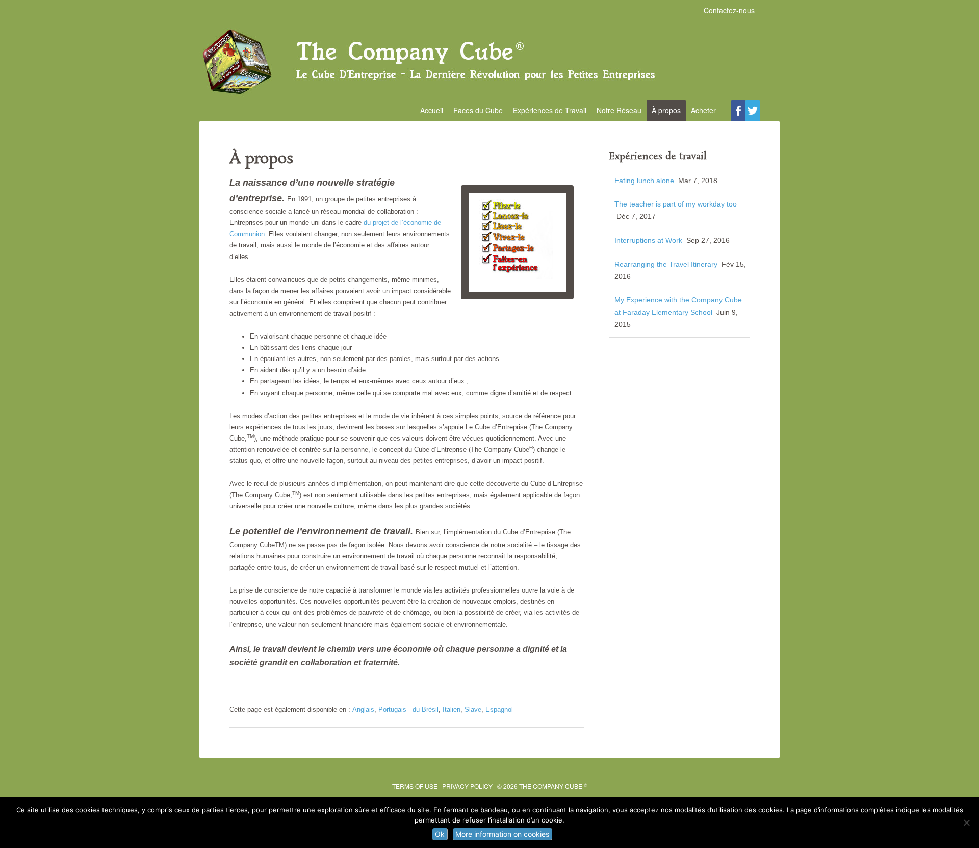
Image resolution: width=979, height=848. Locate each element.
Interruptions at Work (648, 240)
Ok (440, 834)
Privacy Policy (467, 786)
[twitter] (752, 110)
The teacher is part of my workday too (675, 204)
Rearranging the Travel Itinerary (665, 264)
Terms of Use (414, 786)
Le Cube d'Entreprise (489, 61)
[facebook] (738, 110)
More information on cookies (502, 834)
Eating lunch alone (644, 180)
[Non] (966, 822)
